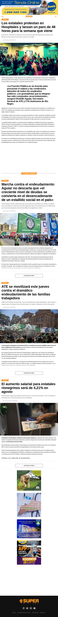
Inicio (14, 612)
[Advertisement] (29, 159)
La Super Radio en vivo (23, 612)
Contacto (43, 612)
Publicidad (35, 612)
